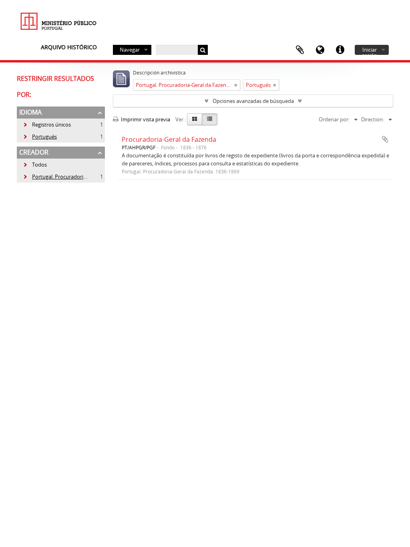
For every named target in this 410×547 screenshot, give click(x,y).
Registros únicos (47, 124)
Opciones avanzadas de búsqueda (253, 101)
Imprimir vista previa (145, 119)
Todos (39, 164)
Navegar (130, 49)
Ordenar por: (334, 119)
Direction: (372, 119)
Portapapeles (300, 50)
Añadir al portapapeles (385, 139)
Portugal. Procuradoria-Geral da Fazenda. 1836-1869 (89, 176)
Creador (33, 152)
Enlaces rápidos (340, 50)
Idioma (320, 50)
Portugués (40, 136)
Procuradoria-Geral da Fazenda (169, 139)
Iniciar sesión (369, 50)
